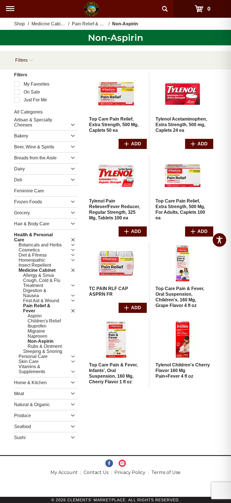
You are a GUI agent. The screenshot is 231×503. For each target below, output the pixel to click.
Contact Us (96, 472)
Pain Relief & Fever (91, 23)
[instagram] (122, 463)
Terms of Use (166, 472)
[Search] (165, 6)
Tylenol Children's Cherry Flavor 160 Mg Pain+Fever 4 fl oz (183, 370)
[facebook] (109, 463)
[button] (71, 125)
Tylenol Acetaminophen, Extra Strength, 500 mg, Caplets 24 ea (181, 125)
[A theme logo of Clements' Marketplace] (91, 8)
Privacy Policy (129, 472)
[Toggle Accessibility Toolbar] (219, 240)
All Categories (28, 112)
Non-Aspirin (125, 23)
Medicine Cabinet (49, 23)
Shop (19, 23)
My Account (64, 472)
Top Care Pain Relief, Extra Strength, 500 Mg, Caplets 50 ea (114, 125)
